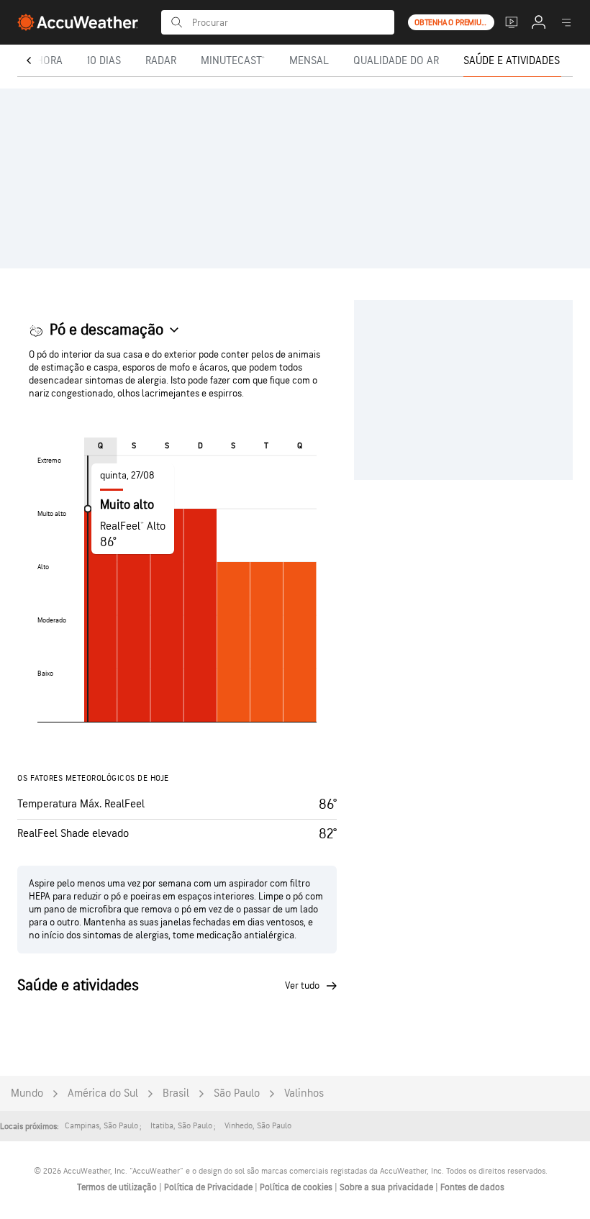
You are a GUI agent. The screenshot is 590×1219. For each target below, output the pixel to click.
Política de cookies (297, 1187)
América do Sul (103, 1093)
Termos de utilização (118, 1187)
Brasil (176, 1093)
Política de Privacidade (209, 1187)
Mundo (27, 1093)
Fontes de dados (472, 1187)
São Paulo (237, 1093)
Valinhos (304, 1093)
